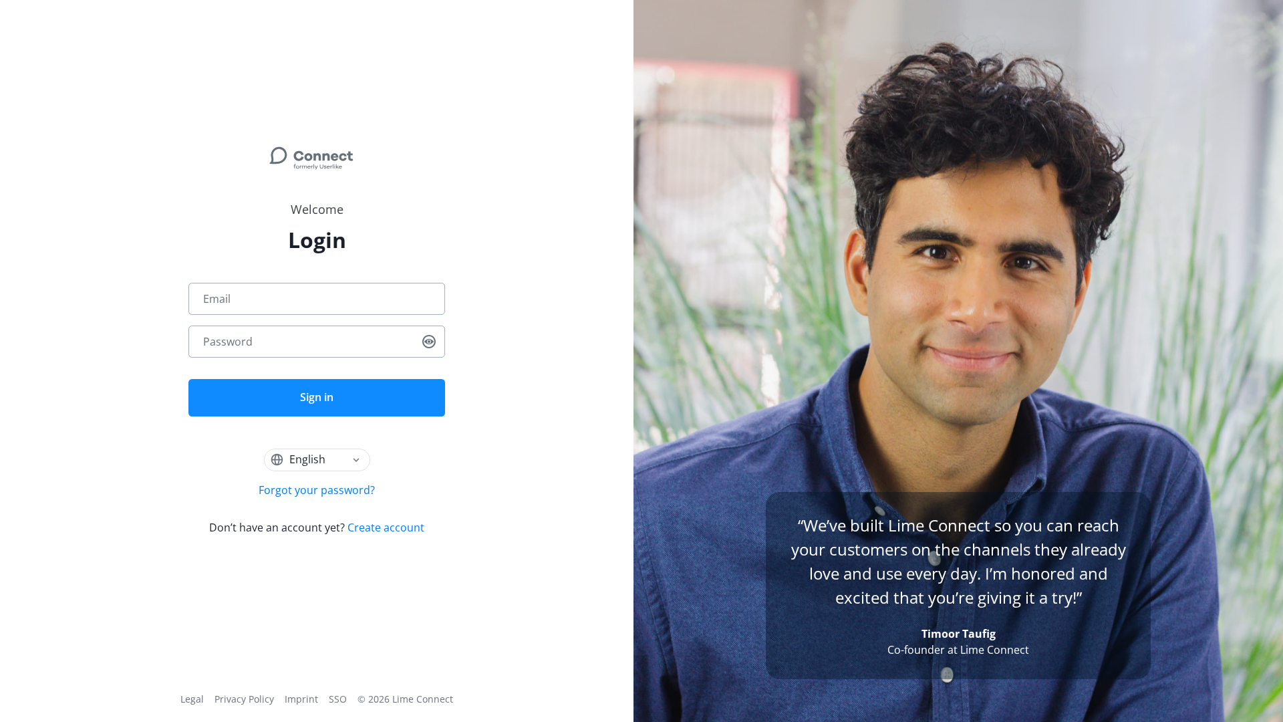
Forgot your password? (317, 490)
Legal (192, 699)
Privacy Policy (244, 699)
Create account (385, 527)
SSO (338, 699)
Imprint (301, 699)
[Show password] (429, 342)
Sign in (316, 397)
